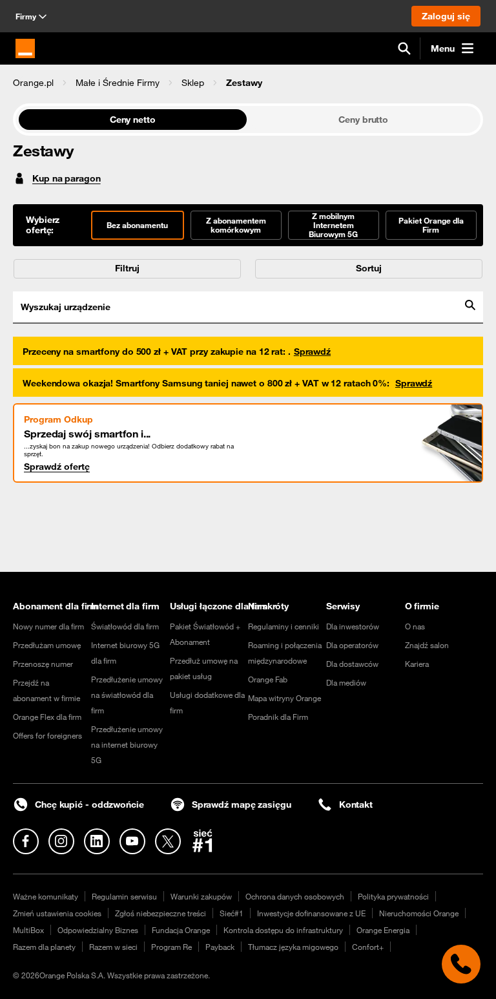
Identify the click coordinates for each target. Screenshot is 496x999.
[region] (248, 82)
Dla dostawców (352, 663)
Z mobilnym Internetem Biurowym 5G (333, 225)
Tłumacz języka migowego (293, 946)
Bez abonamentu (137, 225)
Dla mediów (346, 682)
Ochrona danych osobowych (294, 896)
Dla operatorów (352, 645)
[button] (33, 83)
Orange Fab (267, 679)
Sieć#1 (231, 913)
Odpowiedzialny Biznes (97, 930)
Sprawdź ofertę (57, 466)
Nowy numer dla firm (48, 626)
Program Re (171, 946)
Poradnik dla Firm (278, 716)
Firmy (26, 16)
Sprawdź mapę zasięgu (241, 804)
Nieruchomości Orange (419, 913)
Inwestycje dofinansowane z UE (311, 913)
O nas (415, 626)
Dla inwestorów (352, 626)
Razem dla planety (44, 946)
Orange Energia (382, 930)
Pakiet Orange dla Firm (431, 225)
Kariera (417, 663)
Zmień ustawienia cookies (57, 913)
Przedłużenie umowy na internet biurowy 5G (127, 744)
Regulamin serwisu (124, 896)
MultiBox (28, 930)
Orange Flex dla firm (47, 716)
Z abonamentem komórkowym (236, 225)
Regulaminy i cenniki (283, 626)
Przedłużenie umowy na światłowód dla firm (127, 694)
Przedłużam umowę (47, 645)
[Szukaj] (404, 48)
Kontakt (356, 804)
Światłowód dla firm (125, 626)
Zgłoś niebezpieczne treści (160, 913)
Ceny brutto (363, 119)
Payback (219, 946)
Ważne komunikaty (45, 896)
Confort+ (368, 946)
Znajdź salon (427, 645)
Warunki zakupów (201, 896)
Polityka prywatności (393, 896)
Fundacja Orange (181, 930)
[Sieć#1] (203, 840)
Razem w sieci (113, 946)
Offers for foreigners (47, 735)
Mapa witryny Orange (284, 698)
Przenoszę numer (43, 663)
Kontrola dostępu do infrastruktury (283, 930)
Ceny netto (133, 119)
